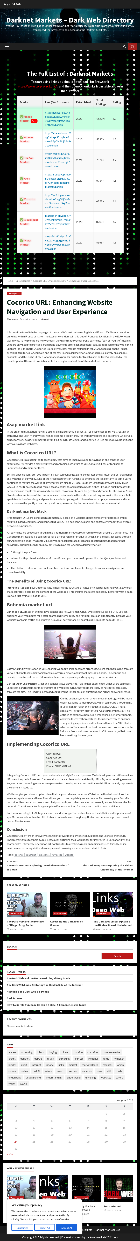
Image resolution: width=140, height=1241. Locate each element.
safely (48, 1071)
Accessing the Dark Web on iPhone (70, 904)
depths (38, 1058)
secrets (73, 1071)
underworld (74, 1077)
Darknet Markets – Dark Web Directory (70, 20)
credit (12, 1058)
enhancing (31, 854)
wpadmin (13, 319)
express (78, 1058)
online (24, 1071)
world (23, 1083)
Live (132, 46)
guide (106, 1058)
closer (65, 1052)
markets (108, 1064)
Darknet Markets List (107, 1229)
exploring (64, 1058)
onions (12, 1071)
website (69, 854)
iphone (50, 1064)
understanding (54, 1077)
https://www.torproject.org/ (37, 86)
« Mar (10, 1154)
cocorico (19, 854)
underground (33, 1077)
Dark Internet (15, 998)
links (61, 1064)
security (87, 1071)
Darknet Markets (71, 1237)
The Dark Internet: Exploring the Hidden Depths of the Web (38, 865)
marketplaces (90, 1064)
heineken (119, 1058)
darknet (25, 1058)
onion (120, 1064)
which (12, 1083)
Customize (22, 1227)
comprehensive (111, 1052)
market (73, 1064)
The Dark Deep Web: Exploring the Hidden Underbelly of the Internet (107, 865)
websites (106, 1077)
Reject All (44, 1227)
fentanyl (93, 1058)
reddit (36, 1071)
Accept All (66, 1227)
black (40, 1052)
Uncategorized (14, 293)
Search (12, 946)
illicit (24, 1064)
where (119, 1077)
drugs (50, 1058)
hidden (12, 1064)
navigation (57, 854)
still (109, 1071)
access (12, 1052)
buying (53, 1052)
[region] (44, 1216)
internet (36, 1064)
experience (44, 854)
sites (99, 1071)
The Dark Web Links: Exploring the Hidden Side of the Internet (113, 904)
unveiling (90, 1077)
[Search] (124, 46)
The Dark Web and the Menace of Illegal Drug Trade (27, 904)
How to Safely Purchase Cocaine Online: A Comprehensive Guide (46, 1005)
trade (119, 1071)
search (60, 1071)
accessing (27, 1052)
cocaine (78, 1052)
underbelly (15, 1077)
